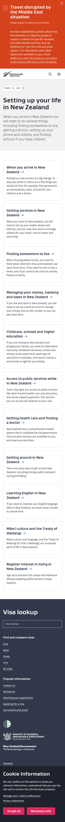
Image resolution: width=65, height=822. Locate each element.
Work (6, 650)
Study (6, 656)
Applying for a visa (13, 704)
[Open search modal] (50, 74)
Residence (9, 691)
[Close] (62, 3)
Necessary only (41, 811)
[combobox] (32, 624)
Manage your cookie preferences (21, 795)
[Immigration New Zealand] (13, 74)
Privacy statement (13, 800)
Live (18, 88)
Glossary (8, 763)
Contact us (9, 685)
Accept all (13, 811)
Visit (5, 644)
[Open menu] (59, 74)
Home (7, 88)
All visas (7, 668)
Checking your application (18, 697)
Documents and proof (15, 710)
